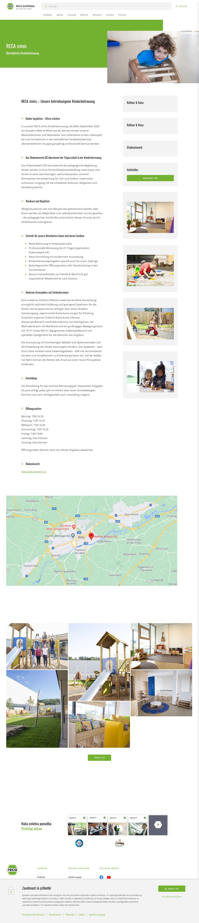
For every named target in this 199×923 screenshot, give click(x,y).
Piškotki (69, 914)
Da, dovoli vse (172, 888)
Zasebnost (55, 914)
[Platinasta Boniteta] (120, 843)
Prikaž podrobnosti (33, 914)
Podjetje (41, 877)
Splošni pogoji (74, 877)
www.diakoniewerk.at (33, 471)
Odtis (81, 914)
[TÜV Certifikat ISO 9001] (79, 843)
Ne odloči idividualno (171, 896)
